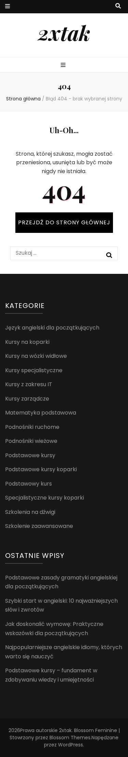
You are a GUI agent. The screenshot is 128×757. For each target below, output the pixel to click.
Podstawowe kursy (30, 455)
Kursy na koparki (27, 342)
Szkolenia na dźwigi (30, 512)
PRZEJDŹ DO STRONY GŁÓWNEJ (64, 222)
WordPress (70, 744)
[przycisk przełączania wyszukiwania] (118, 6)
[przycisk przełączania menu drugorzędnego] (7, 6)
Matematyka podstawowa (40, 413)
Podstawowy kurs (28, 484)
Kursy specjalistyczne (33, 370)
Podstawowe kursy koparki (41, 469)
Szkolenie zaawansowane (39, 526)
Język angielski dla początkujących (52, 328)
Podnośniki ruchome (32, 427)
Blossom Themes (69, 737)
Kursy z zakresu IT (28, 384)
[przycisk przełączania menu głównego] (64, 65)
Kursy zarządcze (27, 399)
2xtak (64, 32)
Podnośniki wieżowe (31, 441)
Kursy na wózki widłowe (36, 356)
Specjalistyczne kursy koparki (44, 498)
